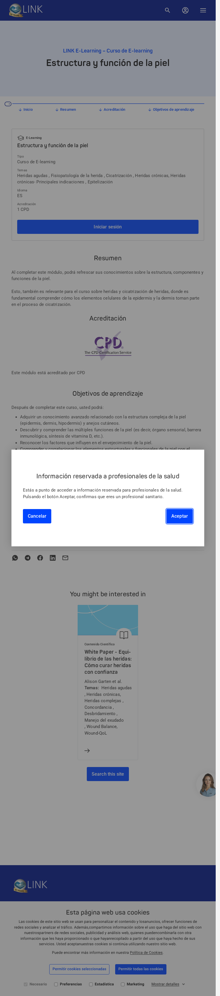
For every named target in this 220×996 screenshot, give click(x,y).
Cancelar (37, 516)
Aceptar (179, 516)
